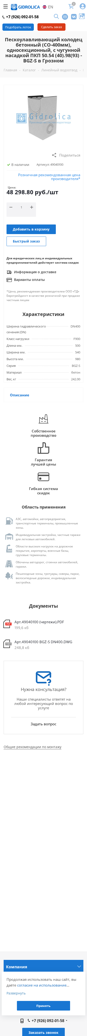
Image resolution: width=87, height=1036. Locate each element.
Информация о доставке (34, 272)
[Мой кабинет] (83, 6)
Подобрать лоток (18, 27)
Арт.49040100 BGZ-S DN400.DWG (43, 641)
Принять (43, 1006)
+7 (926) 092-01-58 (22, 17)
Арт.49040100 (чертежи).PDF (39, 621)
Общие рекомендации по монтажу (32, 747)
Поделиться (69, 155)
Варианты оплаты (29, 279)
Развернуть (16, 993)
